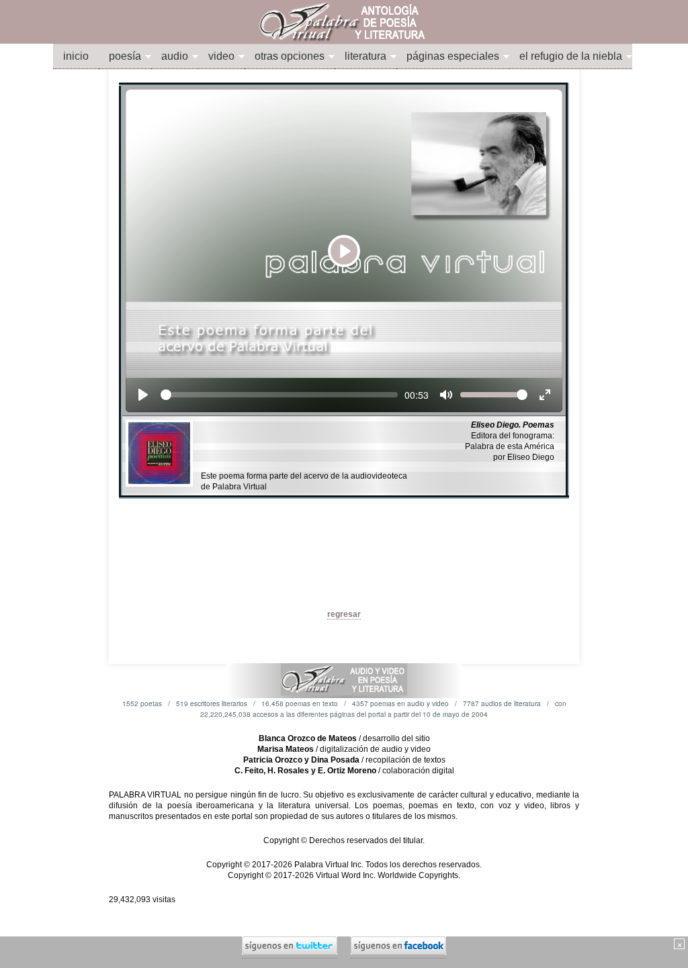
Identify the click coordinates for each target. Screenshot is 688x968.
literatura (365, 56)
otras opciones (290, 56)
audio (174, 56)
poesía (125, 56)
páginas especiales (452, 56)
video (221, 56)
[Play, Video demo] (143, 394)
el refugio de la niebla (570, 56)
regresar (344, 614)
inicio (76, 56)
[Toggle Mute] (446, 394)
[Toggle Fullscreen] (545, 394)
